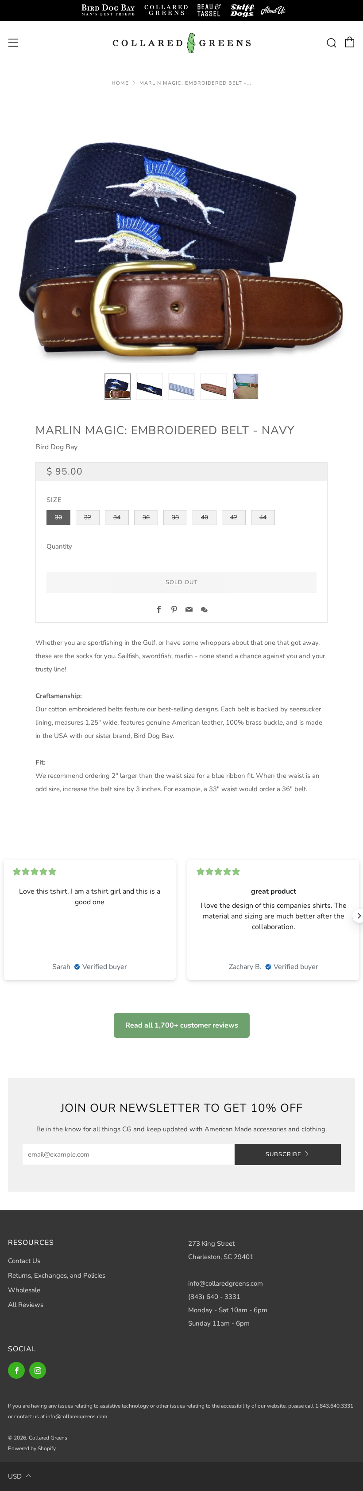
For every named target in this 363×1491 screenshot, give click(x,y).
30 (58, 517)
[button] (117, 386)
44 (262, 517)
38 (175, 517)
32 (87, 517)
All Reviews (25, 1304)
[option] (181, 230)
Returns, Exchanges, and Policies (56, 1275)
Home (120, 83)
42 (233, 517)
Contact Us (24, 1260)
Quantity (59, 546)
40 (204, 517)
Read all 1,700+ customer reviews (181, 1025)
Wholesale (24, 1290)
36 (146, 517)
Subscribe (283, 1154)
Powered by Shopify (32, 1448)
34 (116, 517)
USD (15, 1476)
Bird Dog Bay (56, 447)
